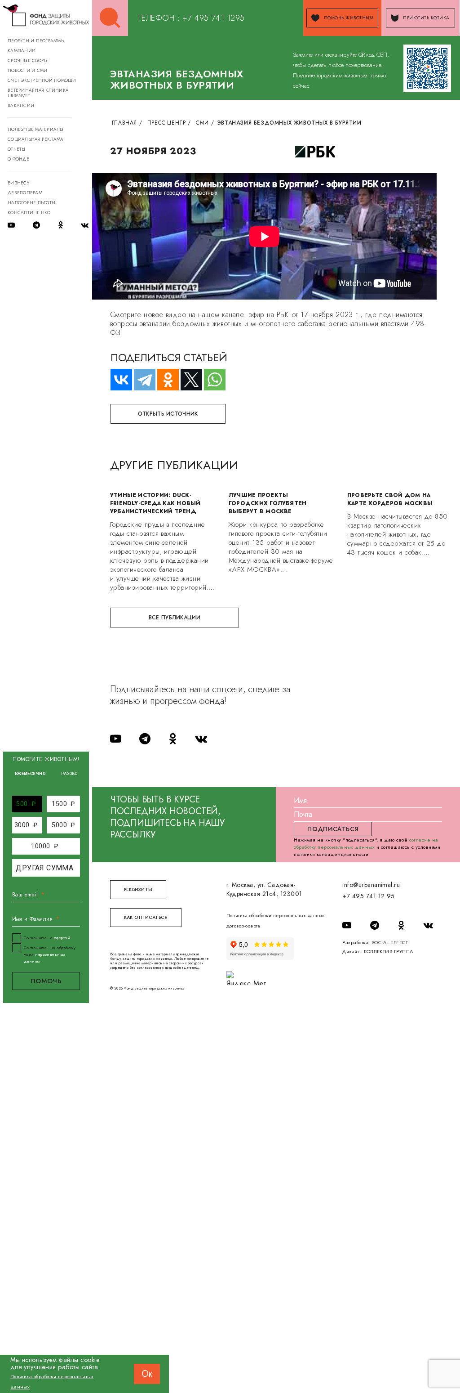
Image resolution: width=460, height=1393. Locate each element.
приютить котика (426, 17)
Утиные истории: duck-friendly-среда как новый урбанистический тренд (155, 503)
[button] (25, 804)
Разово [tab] (69, 773)
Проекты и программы (36, 40)
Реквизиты (138, 889)
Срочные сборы (28, 60)
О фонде (18, 159)
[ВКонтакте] (117, 379)
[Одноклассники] (164, 379)
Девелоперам (25, 192)
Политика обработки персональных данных (275, 915)
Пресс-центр (166, 123)
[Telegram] (140, 379)
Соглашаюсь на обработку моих (49, 954)
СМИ (202, 123)
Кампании (21, 50)
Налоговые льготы (31, 202)
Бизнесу (18, 182)
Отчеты (17, 149)
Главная (124, 123)
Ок (147, 1373)
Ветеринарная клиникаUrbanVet (38, 93)
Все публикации (174, 618)
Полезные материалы (36, 129)
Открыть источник (168, 414)
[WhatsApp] (210, 379)
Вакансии (21, 105)
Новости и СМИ (27, 70)
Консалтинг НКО (29, 212)
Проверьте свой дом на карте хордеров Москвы (390, 499)
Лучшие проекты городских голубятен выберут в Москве (268, 503)
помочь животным (348, 17)
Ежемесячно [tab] (30, 773)
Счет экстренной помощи (42, 80)
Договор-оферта (243, 926)
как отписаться (146, 917)
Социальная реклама (36, 139)
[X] (187, 379)
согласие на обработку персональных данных (366, 843)
